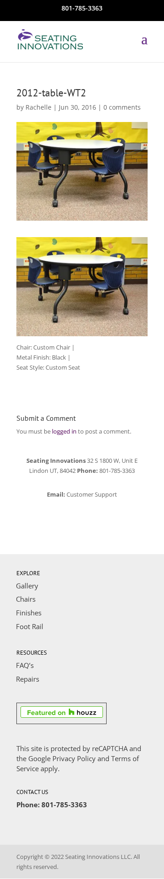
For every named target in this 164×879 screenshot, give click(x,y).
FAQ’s (25, 665)
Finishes (28, 612)
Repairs (27, 678)
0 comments (122, 107)
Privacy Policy (74, 758)
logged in (64, 431)
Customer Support (92, 494)
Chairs (26, 599)
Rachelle (38, 107)
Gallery (27, 585)
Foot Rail (29, 626)
